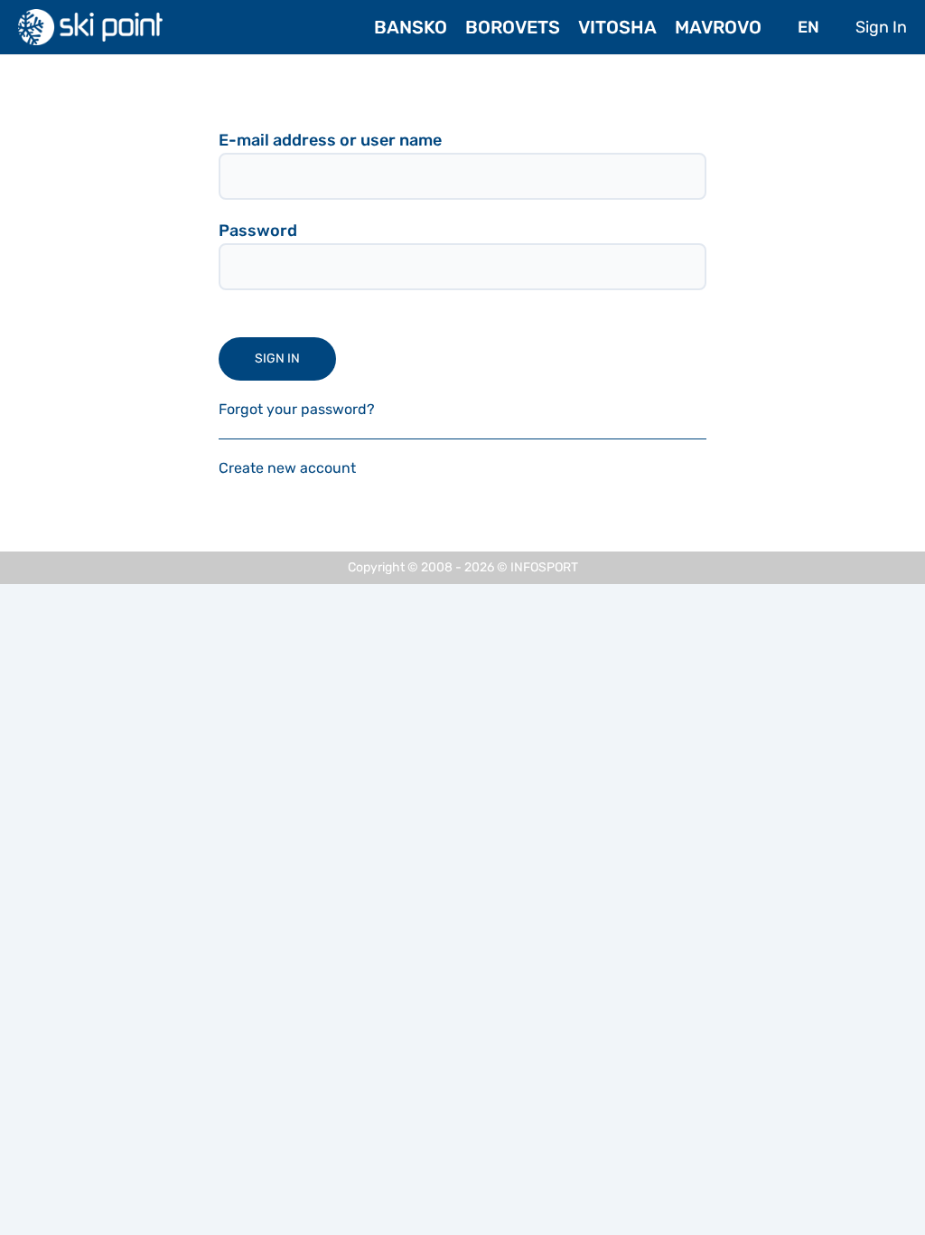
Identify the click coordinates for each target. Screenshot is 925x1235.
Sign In (881, 27)
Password (258, 230)
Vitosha (617, 27)
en (808, 27)
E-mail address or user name (330, 140)
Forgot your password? (297, 409)
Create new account (287, 467)
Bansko (410, 27)
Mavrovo (718, 27)
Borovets (512, 27)
